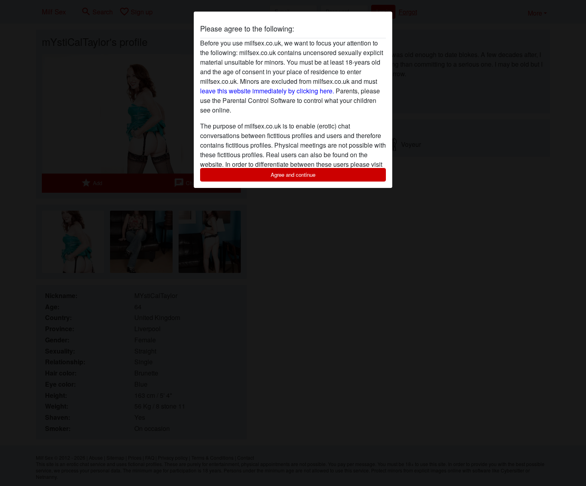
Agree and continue (293, 174)
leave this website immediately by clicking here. (267, 90)
